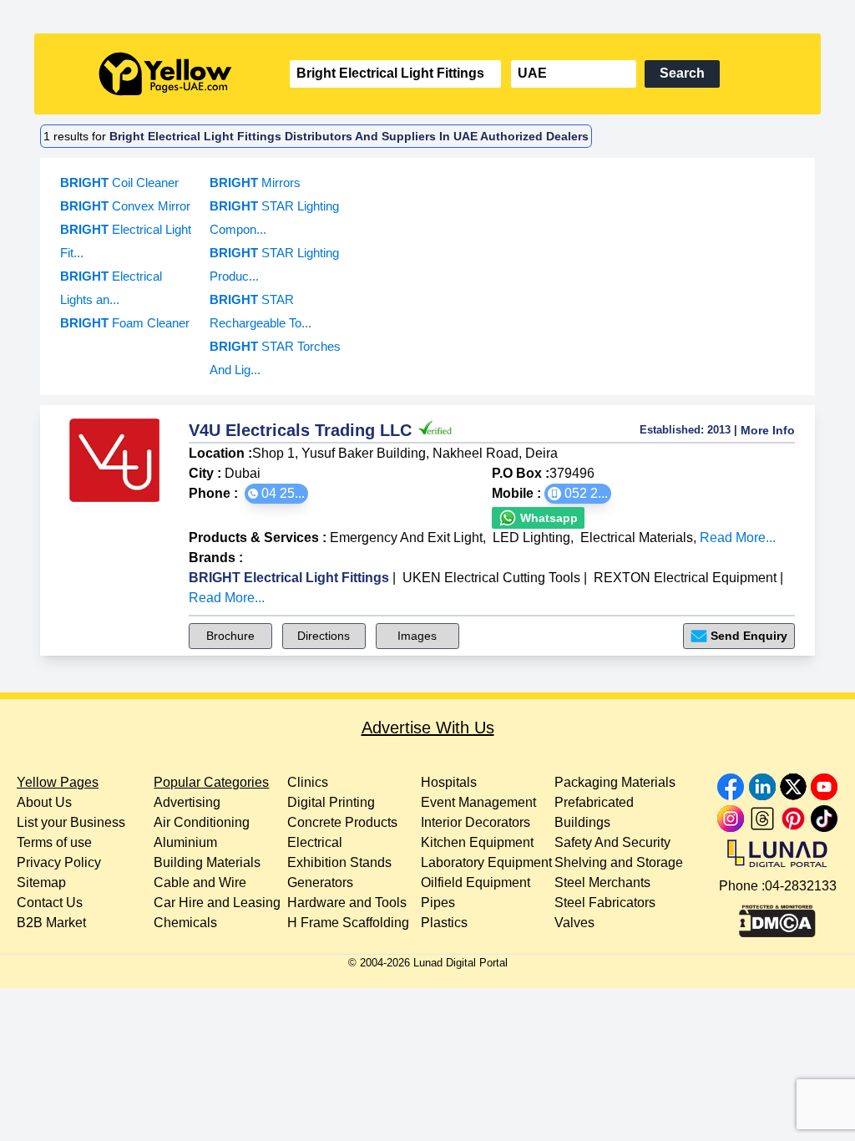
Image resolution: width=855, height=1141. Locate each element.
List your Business (71, 822)
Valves (574, 922)
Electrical (314, 842)
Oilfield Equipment (475, 882)
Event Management (478, 802)
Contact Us (50, 902)
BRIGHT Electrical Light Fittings (289, 577)
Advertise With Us (428, 727)
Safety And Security (612, 842)
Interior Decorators (475, 822)
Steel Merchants (602, 882)
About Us (44, 802)
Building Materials (207, 862)
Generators (320, 882)
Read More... (738, 537)
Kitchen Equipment (477, 842)
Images (417, 635)
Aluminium (185, 842)
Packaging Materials (614, 782)
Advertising (187, 802)
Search (682, 73)
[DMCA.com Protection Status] (777, 917)
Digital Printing (331, 802)
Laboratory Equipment (486, 862)
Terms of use (54, 842)
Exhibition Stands (339, 862)
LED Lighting (531, 537)
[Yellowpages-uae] (165, 74)
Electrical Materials (636, 537)
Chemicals (185, 922)
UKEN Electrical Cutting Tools (491, 577)
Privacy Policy (59, 862)
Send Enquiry (749, 635)
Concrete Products (342, 822)
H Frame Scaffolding (348, 922)
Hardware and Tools (347, 902)
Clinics (307, 782)
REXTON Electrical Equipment (685, 577)
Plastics (444, 922)
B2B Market (51, 922)
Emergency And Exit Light (406, 537)
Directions (323, 635)
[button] (276, 494)
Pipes (438, 902)
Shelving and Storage (618, 862)
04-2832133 (801, 886)
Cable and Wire (200, 882)
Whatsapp (547, 518)
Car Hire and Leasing (217, 902)
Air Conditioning (202, 822)
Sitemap (41, 882)
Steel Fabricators (604, 902)
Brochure (230, 635)
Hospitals (449, 782)
